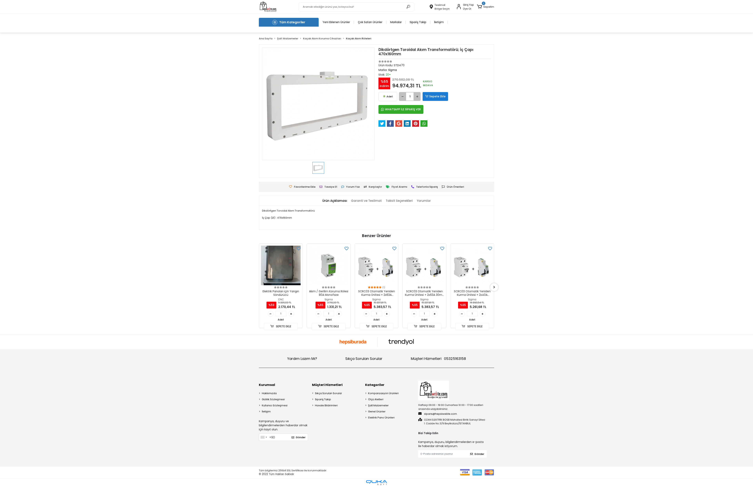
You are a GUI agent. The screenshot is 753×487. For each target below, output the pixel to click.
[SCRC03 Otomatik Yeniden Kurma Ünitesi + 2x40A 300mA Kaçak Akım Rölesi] (472, 265)
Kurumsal (267, 385)
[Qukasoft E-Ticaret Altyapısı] (376, 482)
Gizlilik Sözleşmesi (273, 399)
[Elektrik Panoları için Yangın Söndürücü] (281, 265)
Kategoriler (374, 385)
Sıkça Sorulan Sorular (363, 358)
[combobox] (263, 437)
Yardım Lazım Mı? (302, 358)
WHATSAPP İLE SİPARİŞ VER (403, 109)
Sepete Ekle (437, 96)
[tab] (334, 201)
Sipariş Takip (418, 22)
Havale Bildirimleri (326, 405)
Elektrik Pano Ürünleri (381, 417)
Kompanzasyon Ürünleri (383, 393)
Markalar (396, 22)
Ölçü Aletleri (375, 399)
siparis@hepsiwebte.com (440, 414)
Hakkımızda (269, 393)
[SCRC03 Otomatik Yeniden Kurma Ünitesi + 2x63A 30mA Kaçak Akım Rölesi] (424, 265)
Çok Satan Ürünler (370, 22)
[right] (494, 287)
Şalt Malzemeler (378, 405)
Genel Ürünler (377, 411)
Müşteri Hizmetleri (438, 358)
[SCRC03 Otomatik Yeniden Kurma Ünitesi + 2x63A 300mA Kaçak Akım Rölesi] (376, 265)
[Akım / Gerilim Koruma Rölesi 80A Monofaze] (328, 265)
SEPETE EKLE (283, 326)
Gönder (301, 437)
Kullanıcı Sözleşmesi (274, 405)
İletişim (439, 22)
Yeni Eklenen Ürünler (336, 22)
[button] (485, 7)
